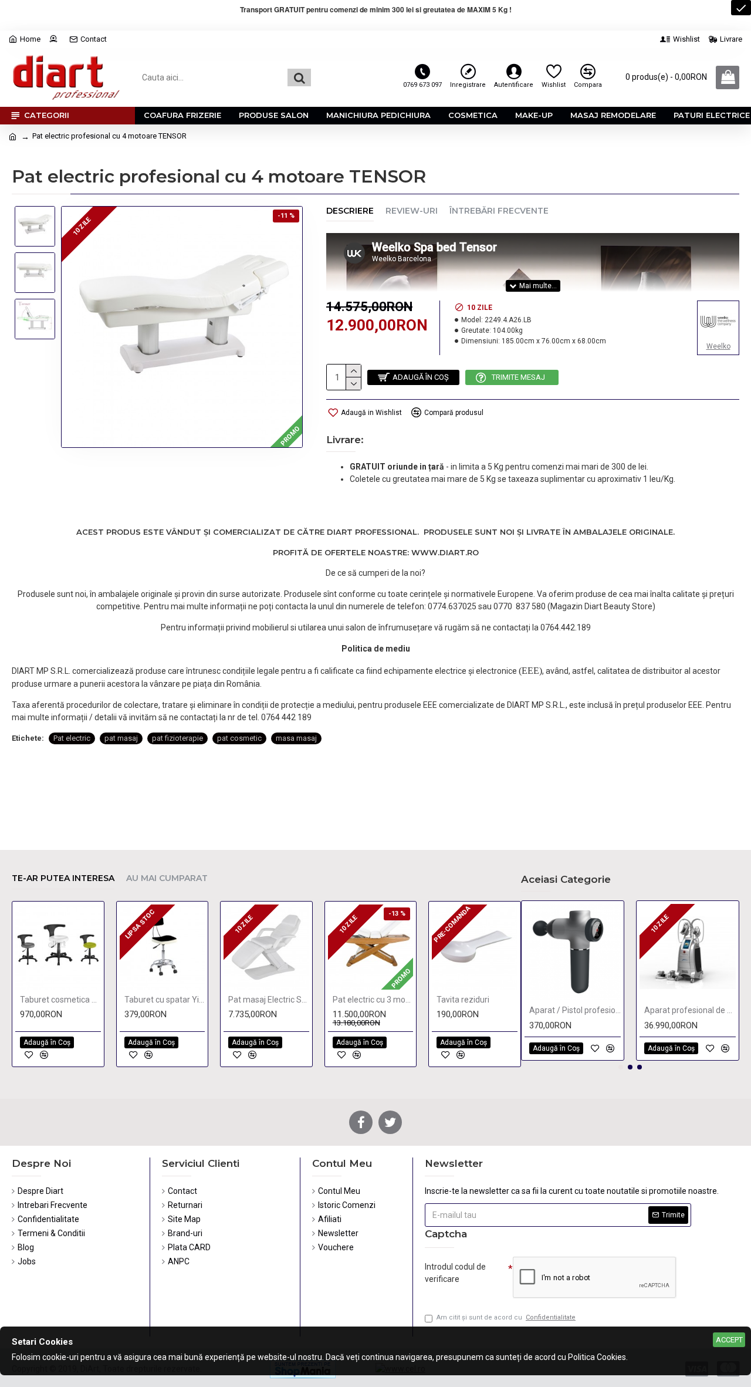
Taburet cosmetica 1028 (60, 999)
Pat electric (71, 738)
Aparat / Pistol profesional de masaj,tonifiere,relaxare (575, 1010)
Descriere (350, 211)
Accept (729, 1339)
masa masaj (296, 738)
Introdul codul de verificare (455, 1273)
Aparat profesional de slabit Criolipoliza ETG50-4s (690, 1010)
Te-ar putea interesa (63, 878)
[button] (620, 1067)
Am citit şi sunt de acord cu (506, 1317)
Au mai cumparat (167, 878)
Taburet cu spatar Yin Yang (164, 999)
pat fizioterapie (177, 738)
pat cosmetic (239, 738)
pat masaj (121, 738)
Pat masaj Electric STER (268, 999)
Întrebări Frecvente (499, 211)
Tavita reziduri (463, 999)
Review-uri (411, 211)
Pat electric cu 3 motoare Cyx (373, 999)
